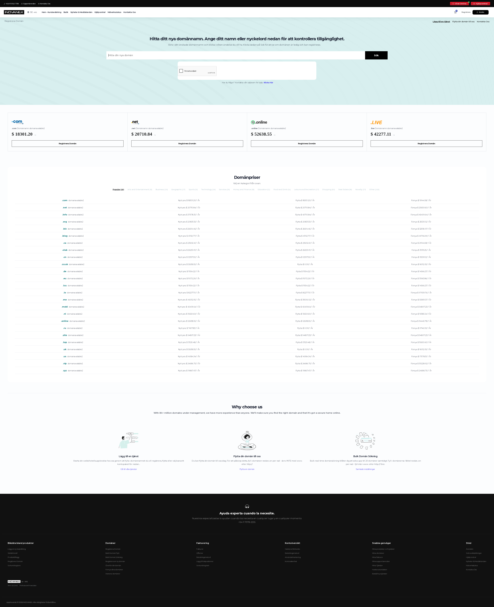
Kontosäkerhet (291, 561)
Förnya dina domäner (114, 570)
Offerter (199, 553)
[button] (32, 12)
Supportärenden (29, 4)
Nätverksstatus (114, 12)
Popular (118, 189)
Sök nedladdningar (474, 553)
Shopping (328, 189)
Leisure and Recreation (306, 189)
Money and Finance (243, 189)
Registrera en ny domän (115, 561)
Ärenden (469, 549)
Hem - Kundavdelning (51, 12)
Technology (208, 189)
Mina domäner (378, 553)
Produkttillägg (13, 557)
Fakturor (199, 549)
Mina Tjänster (377, 565)
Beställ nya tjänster (379, 574)
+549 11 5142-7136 (12, 4)
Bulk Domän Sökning (113, 557)
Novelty (360, 189)
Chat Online (460, 4)
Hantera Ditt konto (292, 549)
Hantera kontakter (379, 570)
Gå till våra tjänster (129, 469)
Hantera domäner (112, 574)
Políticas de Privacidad (28, 585)
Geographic (178, 189)
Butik (66, 12)
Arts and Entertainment (139, 189)
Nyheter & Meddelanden (81, 12)
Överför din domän (113, 565)
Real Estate (345, 189)
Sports (193, 189)
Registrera (466, 12)
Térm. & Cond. (13, 585)
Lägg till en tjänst (441, 21)
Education (264, 189)
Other (374, 189)
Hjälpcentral (481, 4)
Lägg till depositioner (204, 561)
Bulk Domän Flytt (112, 553)
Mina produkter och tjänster (383, 549)
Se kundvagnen (14, 565)
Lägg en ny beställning (17, 549)
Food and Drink (282, 189)
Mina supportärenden (381, 561)
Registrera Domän (67, 143)
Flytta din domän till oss (463, 21)
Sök (376, 55)
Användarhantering (293, 557)
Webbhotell (12, 553)
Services (224, 189)
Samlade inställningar (365, 469)
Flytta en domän (247, 469)
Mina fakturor (377, 557)
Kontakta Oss (45, 4)
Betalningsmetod (203, 557)
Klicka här (268, 82)
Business (162, 189)
